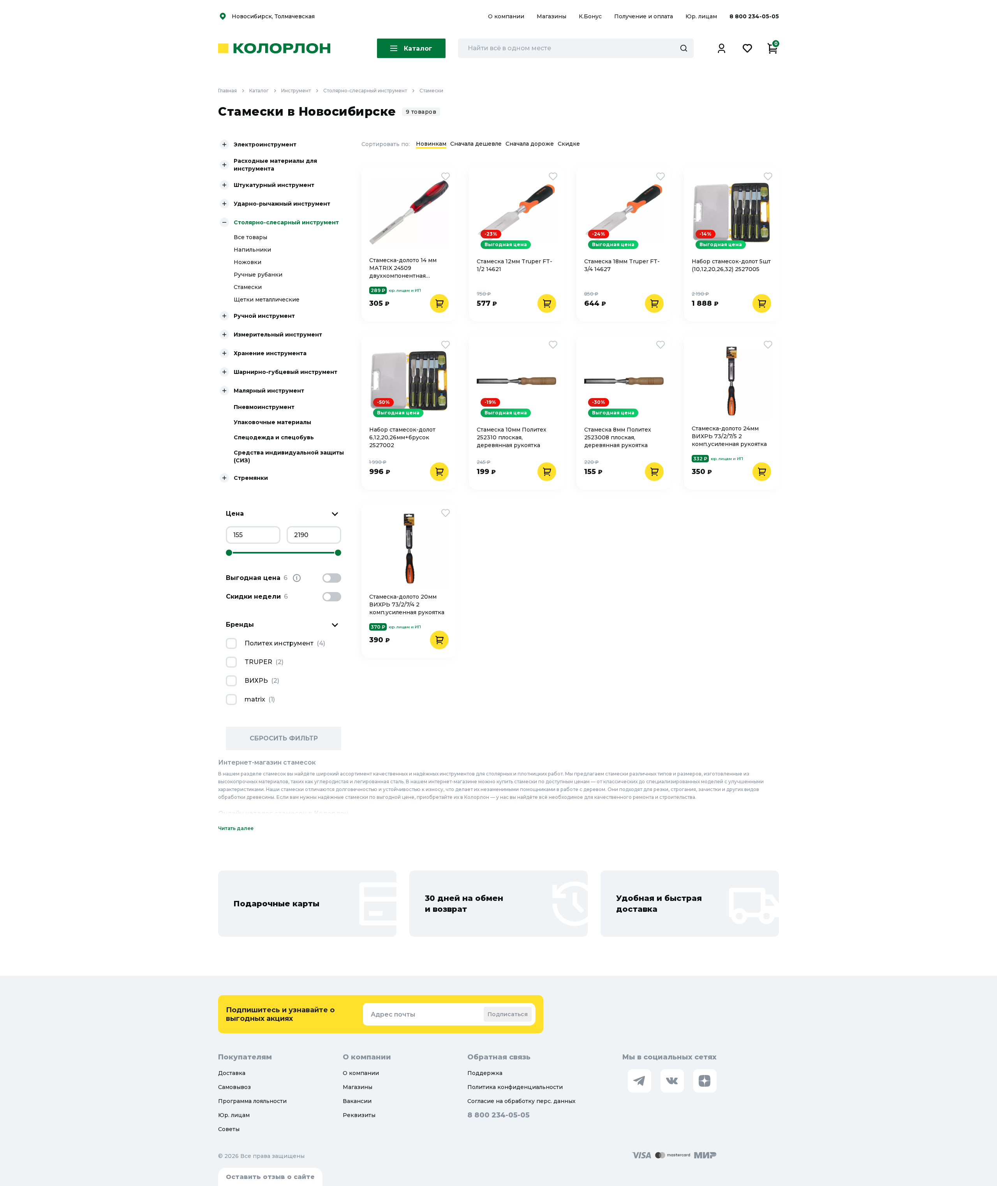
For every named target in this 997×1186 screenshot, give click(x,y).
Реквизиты (359, 1115)
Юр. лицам (702, 16)
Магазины (552, 16)
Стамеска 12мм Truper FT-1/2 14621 (514, 265)
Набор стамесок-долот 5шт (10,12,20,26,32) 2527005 (731, 265)
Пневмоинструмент (264, 407)
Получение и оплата (643, 16)
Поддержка (484, 1073)
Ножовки (247, 262)
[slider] (229, 553)
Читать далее (236, 828)
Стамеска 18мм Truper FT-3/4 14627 (622, 265)
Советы (229, 1129)
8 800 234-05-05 (754, 16)
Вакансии (357, 1101)
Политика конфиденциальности (515, 1087)
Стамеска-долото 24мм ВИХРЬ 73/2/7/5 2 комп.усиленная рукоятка (729, 436)
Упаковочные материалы (272, 422)
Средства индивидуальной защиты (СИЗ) (289, 456)
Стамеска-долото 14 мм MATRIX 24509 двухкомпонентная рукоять (403, 268)
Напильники (252, 249)
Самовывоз (234, 1087)
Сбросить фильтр (284, 738)
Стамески (431, 90)
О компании (507, 16)
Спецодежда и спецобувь (274, 437)
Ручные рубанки (258, 274)
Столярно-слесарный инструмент (365, 90)
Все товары (250, 237)
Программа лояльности (252, 1101)
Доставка (231, 1073)
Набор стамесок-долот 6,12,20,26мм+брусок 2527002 (402, 437)
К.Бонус (591, 16)
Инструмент (296, 90)
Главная (227, 90)
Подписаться (508, 1014)
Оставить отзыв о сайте (270, 1177)
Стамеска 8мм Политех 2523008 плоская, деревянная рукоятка (617, 437)
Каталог (259, 90)
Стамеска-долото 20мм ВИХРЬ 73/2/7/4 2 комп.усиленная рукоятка (406, 604)
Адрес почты (393, 1014)
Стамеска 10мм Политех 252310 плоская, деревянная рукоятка (511, 437)
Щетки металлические (266, 299)
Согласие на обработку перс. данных (521, 1101)
